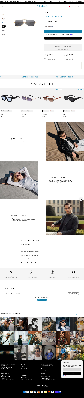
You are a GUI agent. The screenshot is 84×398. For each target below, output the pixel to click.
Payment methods (24, 368)
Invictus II (4, 114)
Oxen (64, 114)
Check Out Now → (63, 38)
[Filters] (69, 294)
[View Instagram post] (7, 324)
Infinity (24, 114)
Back (2, 9)
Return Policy (23, 373)
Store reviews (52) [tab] (18, 293)
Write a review (42, 299)
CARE (47, 67)
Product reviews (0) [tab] (10, 293)
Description (49, 63)
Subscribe (72, 373)
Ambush (44, 114)
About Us (23, 364)
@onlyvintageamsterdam (77, 314)
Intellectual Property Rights (26, 379)
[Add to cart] (19, 107)
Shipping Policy (24, 375)
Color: (50, 24)
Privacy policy (24, 377)
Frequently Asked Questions (26, 370)
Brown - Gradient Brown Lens (48, 26)
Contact (22, 366)
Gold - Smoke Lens (45, 26)
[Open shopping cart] (81, 199)
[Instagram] (65, 375)
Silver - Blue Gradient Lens (51, 26)
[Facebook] (63, 375)
